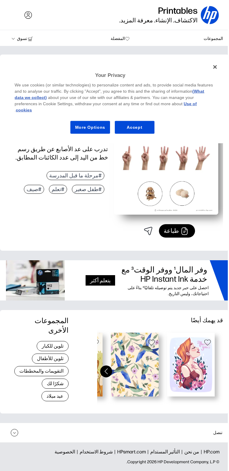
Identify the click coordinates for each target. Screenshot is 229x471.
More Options (90, 127)
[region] (114, 101)
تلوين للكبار (53, 346)
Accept (134, 127)
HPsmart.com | (129, 452)
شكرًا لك (55, 383)
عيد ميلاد (55, 396)
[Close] (215, 67)
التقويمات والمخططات (41, 371)
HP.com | (209, 452)
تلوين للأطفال (50, 358)
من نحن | (189, 452)
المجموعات (213, 38)
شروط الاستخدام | (94, 452)
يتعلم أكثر (100, 280)
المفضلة (118, 38)
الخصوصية (65, 452)
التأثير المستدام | (163, 452)
